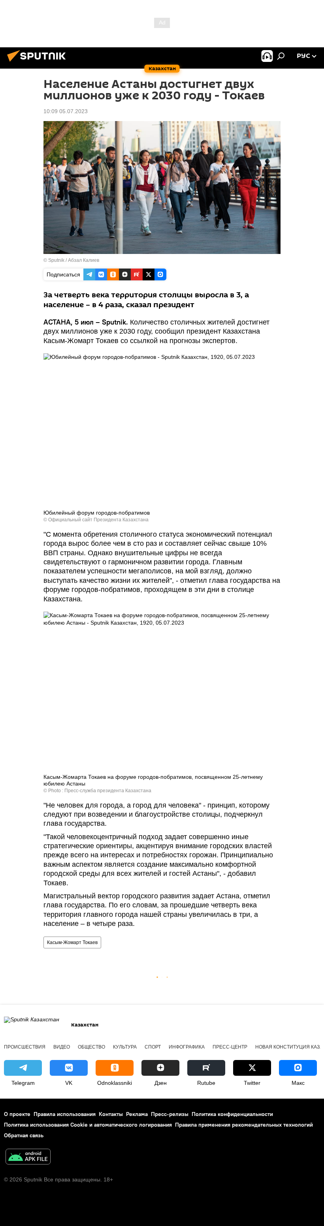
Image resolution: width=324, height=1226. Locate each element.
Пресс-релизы (169, 1114)
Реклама (137, 1114)
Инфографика (187, 1047)
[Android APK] (28, 1157)
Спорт (153, 1047)
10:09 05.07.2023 (65, 111)
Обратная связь (23, 1135)
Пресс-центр (230, 1047)
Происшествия (24, 1047)
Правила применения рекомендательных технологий (244, 1124)
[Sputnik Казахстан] (38, 63)
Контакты (111, 1114)
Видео (61, 1047)
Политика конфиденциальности (232, 1114)
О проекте (17, 1114)
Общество (91, 1047)
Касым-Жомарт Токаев (72, 942)
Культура (125, 1047)
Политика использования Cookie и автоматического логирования (88, 1124)
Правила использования (65, 1114)
